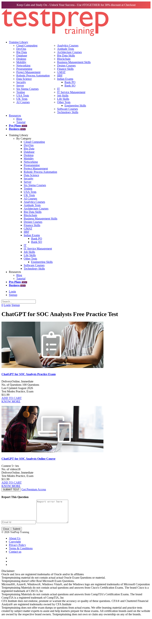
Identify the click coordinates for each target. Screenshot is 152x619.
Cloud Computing (26, 45)
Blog (19, 118)
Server (20, 85)
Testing (20, 92)
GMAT (61, 72)
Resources (15, 115)
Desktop (21, 58)
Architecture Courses (69, 52)
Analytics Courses (67, 45)
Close (6, 528)
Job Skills (62, 95)
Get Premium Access (34, 489)
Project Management (28, 72)
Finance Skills (65, 68)
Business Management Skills (74, 62)
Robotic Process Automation (33, 75)
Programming (24, 68)
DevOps (21, 48)
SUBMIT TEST (11, 489)
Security (21, 82)
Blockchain (63, 58)
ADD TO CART (11, 398)
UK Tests (21, 98)
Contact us (15, 551)
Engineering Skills (75, 105)
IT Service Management (71, 92)
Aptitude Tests (65, 48)
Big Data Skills (66, 55)
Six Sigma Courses (27, 88)
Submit (16, 528)
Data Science (24, 78)
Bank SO (70, 85)
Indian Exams (65, 78)
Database (21, 55)
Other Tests (63, 102)
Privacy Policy (17, 545)
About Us (14, 538)
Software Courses (67, 108)
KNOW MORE (10, 401)
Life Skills (63, 98)
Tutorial (20, 122)
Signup (13, 294)
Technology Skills (67, 112)
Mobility (21, 62)
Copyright (15, 541)
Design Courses (66, 65)
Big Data (21, 52)
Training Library (18, 42)
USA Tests (22, 95)
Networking (23, 65)
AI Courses (23, 102)
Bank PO (70, 82)
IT (58, 88)
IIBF (60, 75)
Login (12, 291)
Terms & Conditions (21, 548)
